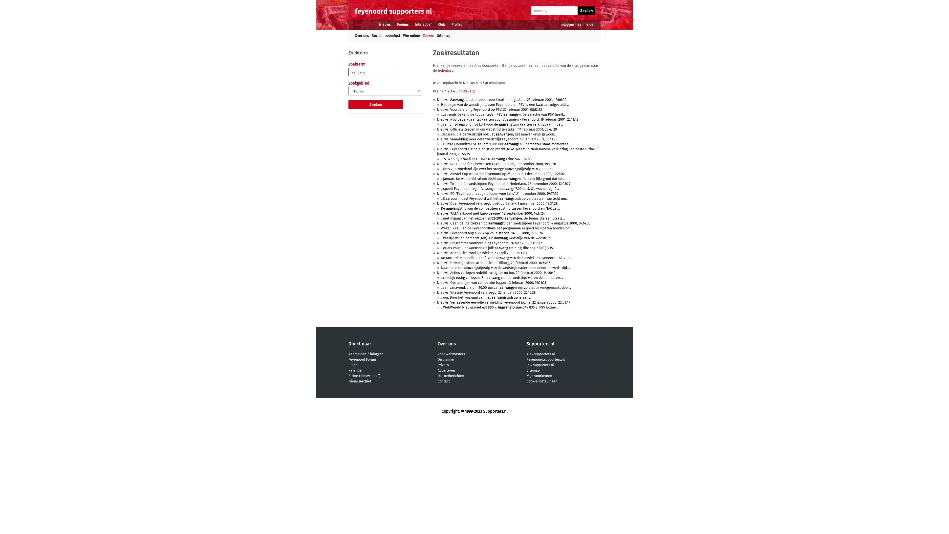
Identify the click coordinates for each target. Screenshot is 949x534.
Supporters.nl (540, 344)
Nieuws (385, 24)
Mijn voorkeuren (539, 376)
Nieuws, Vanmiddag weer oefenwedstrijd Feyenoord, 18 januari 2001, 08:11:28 (497, 139)
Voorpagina (364, 24)
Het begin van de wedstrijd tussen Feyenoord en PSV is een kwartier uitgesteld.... (505, 105)
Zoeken (428, 36)
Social (377, 36)
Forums (403, 24)
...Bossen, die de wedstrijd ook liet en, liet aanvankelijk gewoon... (498, 134)
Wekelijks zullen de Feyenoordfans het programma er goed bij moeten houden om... (507, 228)
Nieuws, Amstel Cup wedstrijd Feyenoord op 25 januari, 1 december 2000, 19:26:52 (501, 174)
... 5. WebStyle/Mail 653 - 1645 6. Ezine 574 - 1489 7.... (488, 159)
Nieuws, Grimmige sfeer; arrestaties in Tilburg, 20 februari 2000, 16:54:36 (493, 263)
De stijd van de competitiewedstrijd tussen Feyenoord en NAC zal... (500, 208)
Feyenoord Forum (362, 359)
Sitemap (443, 36)
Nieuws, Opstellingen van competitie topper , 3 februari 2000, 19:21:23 (491, 283)
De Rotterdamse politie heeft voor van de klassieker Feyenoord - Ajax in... (506, 258)
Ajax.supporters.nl (541, 354)
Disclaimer (446, 359)
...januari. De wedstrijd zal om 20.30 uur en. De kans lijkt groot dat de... (502, 179)
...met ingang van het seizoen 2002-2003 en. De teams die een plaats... (503, 218)
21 (469, 91)
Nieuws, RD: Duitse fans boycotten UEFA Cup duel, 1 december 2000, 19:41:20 (496, 164)
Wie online (411, 36)
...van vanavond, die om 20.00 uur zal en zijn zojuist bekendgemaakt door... (506, 288)
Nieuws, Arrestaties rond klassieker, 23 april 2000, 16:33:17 (482, 253)
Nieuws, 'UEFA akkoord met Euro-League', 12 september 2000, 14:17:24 (491, 213)
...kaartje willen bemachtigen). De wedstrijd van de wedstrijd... (497, 238)
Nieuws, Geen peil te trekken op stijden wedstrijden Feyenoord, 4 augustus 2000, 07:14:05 (513, 223)
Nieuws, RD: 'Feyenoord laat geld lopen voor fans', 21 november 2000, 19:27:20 (497, 194)
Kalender (355, 370)
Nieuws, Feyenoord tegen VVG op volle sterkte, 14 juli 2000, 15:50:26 (490, 233)
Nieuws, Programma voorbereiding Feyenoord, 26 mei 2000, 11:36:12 (489, 243)
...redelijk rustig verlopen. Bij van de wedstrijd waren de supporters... (502, 278)
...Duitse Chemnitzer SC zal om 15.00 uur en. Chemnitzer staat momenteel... (506, 144)
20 (465, 91)
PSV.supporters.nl (540, 365)
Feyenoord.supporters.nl (546, 359)
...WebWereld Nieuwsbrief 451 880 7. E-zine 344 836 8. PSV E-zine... (499, 307)
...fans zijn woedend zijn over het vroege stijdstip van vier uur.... (497, 169)
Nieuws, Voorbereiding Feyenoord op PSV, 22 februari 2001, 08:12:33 (489, 110)
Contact (444, 381)
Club (441, 24)
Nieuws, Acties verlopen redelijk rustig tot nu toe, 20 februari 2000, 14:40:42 (496, 273)
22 (473, 91)
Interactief (423, 24)
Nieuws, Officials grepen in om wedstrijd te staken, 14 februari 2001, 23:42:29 (497, 129)
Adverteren (446, 370)
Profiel (457, 24)
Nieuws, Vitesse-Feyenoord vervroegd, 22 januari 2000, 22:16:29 (486, 292)
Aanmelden (357, 354)
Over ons (362, 36)
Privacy (443, 365)
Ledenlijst (392, 36)
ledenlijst (445, 70)
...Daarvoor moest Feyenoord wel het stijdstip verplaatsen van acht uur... (504, 199)
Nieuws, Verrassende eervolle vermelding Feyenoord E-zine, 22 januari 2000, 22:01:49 (503, 302)
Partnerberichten (451, 376)
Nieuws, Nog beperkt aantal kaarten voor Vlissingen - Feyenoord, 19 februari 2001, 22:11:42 (507, 119)
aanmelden (586, 24)
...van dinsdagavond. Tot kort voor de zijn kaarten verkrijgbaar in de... (502, 124)
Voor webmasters (451, 354)
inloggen (567, 24)
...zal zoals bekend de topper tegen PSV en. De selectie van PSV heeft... (503, 114)
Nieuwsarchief (359, 381)
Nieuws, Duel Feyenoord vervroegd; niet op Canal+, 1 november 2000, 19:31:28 (497, 203)
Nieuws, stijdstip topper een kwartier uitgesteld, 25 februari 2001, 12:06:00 (501, 100)
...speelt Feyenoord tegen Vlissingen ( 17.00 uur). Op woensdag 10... (500, 189)
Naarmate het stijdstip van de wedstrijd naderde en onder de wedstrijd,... (505, 268)
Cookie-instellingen (542, 381)
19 (460, 91)
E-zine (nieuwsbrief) (364, 376)
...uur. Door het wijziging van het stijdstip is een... (486, 297)
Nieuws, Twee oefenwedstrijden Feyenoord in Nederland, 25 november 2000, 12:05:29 (503, 184)
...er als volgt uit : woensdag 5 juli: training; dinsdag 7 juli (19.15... (498, 248)
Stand (353, 365)
